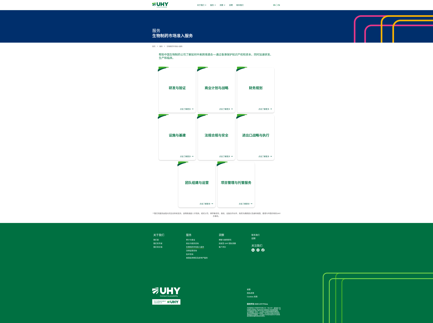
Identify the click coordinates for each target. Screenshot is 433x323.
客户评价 (222, 247)
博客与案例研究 (225, 239)
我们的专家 (157, 243)
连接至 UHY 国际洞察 (227, 243)
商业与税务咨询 (192, 243)
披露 (249, 289)
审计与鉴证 (190, 239)
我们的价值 (157, 247)
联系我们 (240, 5)
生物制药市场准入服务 (195, 247)
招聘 (231, 5)
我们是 (156, 239)
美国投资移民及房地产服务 (197, 257)
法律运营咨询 (191, 250)
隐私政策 (250, 293)
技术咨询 (189, 254)
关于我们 (200, 5)
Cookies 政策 (252, 296)
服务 (212, 5)
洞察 (221, 5)
